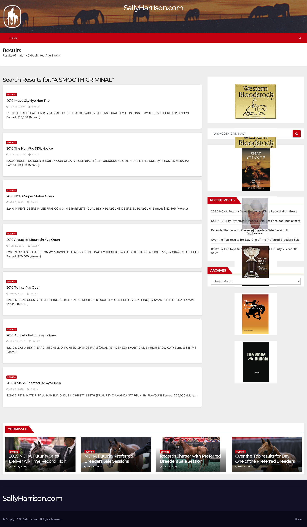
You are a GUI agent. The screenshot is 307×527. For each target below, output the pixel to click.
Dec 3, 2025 (245, 466)
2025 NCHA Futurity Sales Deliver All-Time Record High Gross (254, 211)
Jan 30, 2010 (17, 341)
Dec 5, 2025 (94, 466)
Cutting (14, 452)
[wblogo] (256, 101)
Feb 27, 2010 (17, 245)
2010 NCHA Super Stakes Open (30, 196)
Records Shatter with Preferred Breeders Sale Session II (249, 230)
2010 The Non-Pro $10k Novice (29, 148)
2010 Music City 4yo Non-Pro (28, 101)
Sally (35, 106)
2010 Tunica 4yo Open (23, 288)
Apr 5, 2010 (16, 202)
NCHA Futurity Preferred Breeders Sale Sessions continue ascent (255, 221)
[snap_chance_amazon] (256, 169)
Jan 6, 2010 (16, 389)
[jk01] (256, 314)
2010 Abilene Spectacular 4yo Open (33, 383)
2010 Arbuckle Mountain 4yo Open (33, 240)
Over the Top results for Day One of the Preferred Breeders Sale (255, 239)
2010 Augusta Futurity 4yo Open (31, 335)
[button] (300, 38)
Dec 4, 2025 (170, 466)
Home (13, 37)
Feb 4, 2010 (16, 293)
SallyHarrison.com (153, 7)
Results (11, 95)
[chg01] (256, 266)
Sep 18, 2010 (17, 106)
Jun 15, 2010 (17, 154)
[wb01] (256, 362)
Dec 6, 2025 (19, 466)
